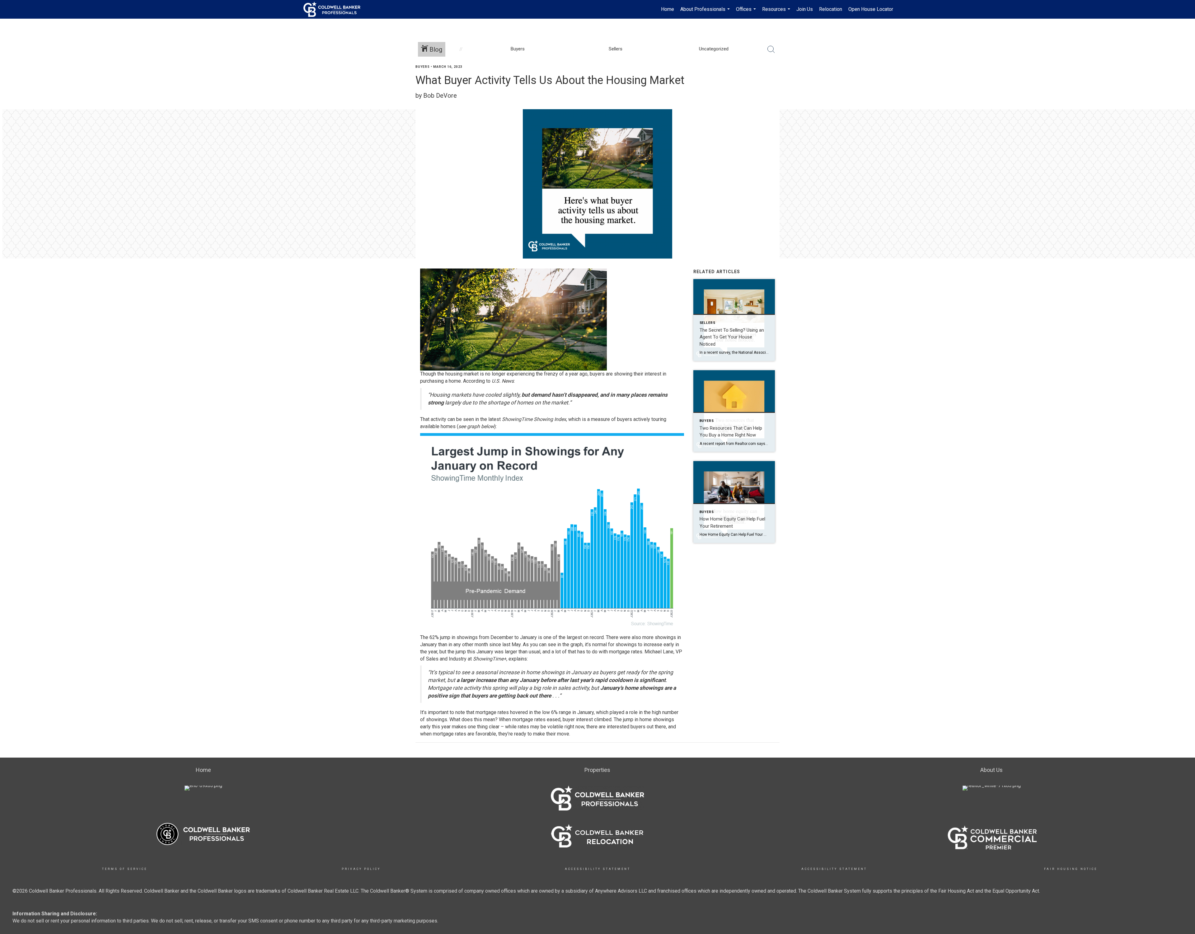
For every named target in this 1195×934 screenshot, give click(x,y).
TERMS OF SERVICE (124, 869)
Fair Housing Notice (1070, 869)
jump (445, 637)
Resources (777, 12)
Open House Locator (870, 9)
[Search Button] (771, 49)
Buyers (422, 66)
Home (667, 9)
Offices (746, 12)
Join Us (804, 9)
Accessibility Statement (597, 869)
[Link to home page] (335, 9)
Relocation (830, 9)
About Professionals (705, 12)
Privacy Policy (361, 869)
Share (1185, 79)
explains (517, 659)
